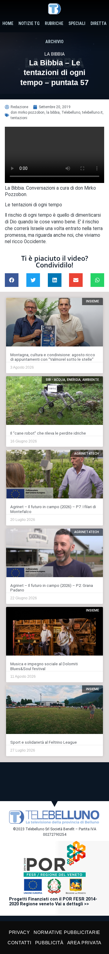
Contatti (19, 942)
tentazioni (19, 118)
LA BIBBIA (55, 54)
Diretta (99, 23)
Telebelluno (70, 112)
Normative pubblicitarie (67, 932)
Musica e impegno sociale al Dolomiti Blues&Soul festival (44, 666)
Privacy (19, 932)
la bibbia (53, 112)
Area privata (84, 942)
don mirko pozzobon (28, 112)
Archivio (54, 41)
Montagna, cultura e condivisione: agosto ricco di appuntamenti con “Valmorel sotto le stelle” (52, 357)
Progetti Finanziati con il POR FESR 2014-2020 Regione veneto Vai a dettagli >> (53, 902)
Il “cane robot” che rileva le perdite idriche (48, 433)
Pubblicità (49, 942)
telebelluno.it (92, 112)
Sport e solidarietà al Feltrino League (43, 742)
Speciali (76, 23)
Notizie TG (29, 23)
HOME (7, 23)
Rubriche (54, 23)
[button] (11, 280)
